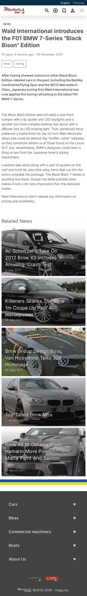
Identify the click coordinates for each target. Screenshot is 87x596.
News (7, 24)
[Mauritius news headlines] (51, 578)
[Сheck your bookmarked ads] (64, 10)
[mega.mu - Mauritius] (24, 590)
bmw (7, 63)
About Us (17, 559)
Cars (13, 504)
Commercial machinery (30, 531)
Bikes (14, 518)
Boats (14, 545)
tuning (20, 63)
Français (78, 2)
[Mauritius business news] (35, 578)
